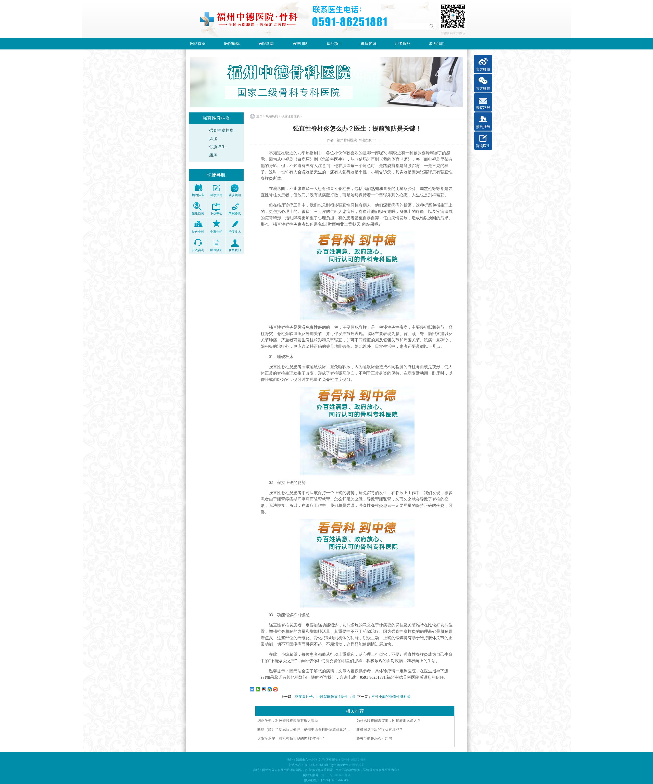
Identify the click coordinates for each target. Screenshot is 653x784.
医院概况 (232, 44)
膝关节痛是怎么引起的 (374, 738)
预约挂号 (483, 127)
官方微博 (483, 69)
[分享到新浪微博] (275, 689)
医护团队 (300, 44)
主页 (259, 116)
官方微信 (483, 89)
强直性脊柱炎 (221, 130)
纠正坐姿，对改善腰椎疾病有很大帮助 (287, 721)
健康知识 (368, 44)
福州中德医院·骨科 (354, 760)
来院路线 (483, 108)
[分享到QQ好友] (264, 689)
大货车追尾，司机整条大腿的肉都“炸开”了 (291, 738)
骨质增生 (217, 147)
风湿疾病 (272, 116)
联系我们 (437, 44)
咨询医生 (483, 146)
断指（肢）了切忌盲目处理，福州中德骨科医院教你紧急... (303, 729)
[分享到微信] (258, 689)
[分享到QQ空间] (270, 689)
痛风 (213, 155)
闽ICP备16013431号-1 (335, 775)
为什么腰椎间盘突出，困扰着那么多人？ (388, 721)
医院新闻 (266, 44)
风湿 (213, 138)
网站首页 (197, 44)
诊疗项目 (334, 44)
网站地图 (358, 765)
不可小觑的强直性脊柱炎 (391, 697)
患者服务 (402, 44)
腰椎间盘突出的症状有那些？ (379, 729)
